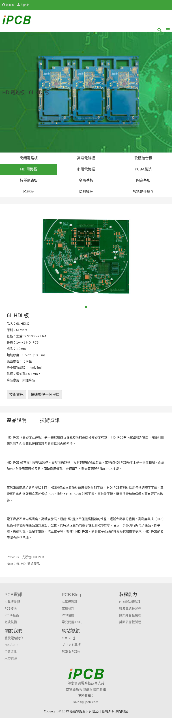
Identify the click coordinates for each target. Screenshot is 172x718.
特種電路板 (29, 180)
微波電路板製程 (130, 608)
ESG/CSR (11, 645)
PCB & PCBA (71, 651)
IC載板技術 (12, 602)
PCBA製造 (143, 169)
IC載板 (28, 191)
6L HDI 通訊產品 (28, 564)
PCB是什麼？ (143, 191)
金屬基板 (86, 180)
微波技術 (10, 622)
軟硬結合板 (143, 158)
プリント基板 (71, 645)
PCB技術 (10, 608)
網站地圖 (122, 711)
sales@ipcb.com (86, 702)
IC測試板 (86, 191)
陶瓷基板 (143, 180)
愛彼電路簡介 (13, 638)
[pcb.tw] (16, 19)
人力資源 (10, 658)
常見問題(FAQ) (72, 622)
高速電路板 (86, 158)
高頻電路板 (29, 158)
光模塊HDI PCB (33, 557)
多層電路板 (86, 169)
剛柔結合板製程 (130, 615)
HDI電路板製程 (129, 602)
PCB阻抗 (68, 615)
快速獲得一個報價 (45, 394)
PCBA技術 (11, 615)
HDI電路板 (28, 169)
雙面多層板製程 (130, 622)
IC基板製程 (69, 602)
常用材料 (68, 608)
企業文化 (10, 651)
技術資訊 (16, 394)
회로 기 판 (68, 638)
